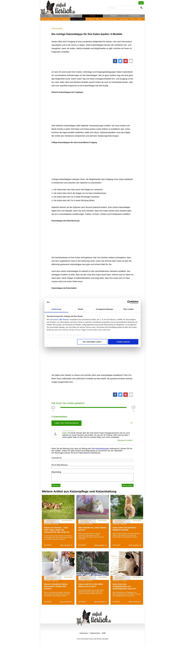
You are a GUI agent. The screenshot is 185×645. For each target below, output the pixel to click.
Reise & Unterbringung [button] (109, 19)
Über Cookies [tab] (128, 309)
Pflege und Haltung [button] (77, 19)
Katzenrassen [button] (123, 19)
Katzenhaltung (57, 28)
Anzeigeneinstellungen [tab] (104, 309)
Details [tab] (80, 309)
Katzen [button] (92, 16)
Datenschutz (95, 633)
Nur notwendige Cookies (92, 342)
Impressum (84, 633)
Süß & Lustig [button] (45, 19)
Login (141, 3)
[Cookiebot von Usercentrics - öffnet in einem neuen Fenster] (129, 302)
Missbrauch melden (125, 440)
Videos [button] (133, 19)
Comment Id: (56, 458)
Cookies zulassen (123, 342)
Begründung (56, 472)
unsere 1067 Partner (61, 319)
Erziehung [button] (55, 19)
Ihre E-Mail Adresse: (59, 465)
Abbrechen (56, 485)
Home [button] (50, 16)
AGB (104, 633)
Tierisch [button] (113, 16)
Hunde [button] (71, 16)
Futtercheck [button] (134, 16)
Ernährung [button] (90, 19)
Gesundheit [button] (65, 19)
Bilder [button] (139, 19)
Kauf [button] (97, 19)
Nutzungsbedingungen (100, 449)
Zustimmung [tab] (56, 309)
